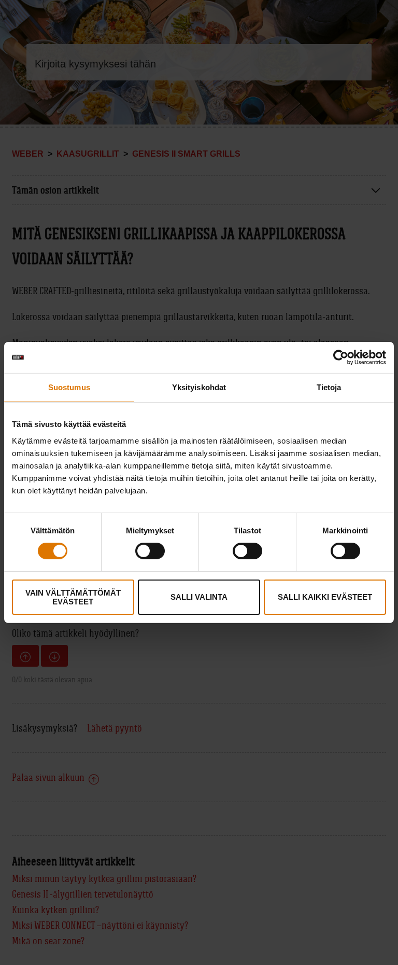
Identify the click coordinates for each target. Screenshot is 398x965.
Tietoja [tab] (329, 387)
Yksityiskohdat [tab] (199, 387)
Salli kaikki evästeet (325, 596)
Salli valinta (199, 596)
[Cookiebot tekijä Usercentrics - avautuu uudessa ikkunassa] (340, 357)
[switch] (150, 551)
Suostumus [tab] (69, 387)
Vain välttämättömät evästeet (73, 597)
